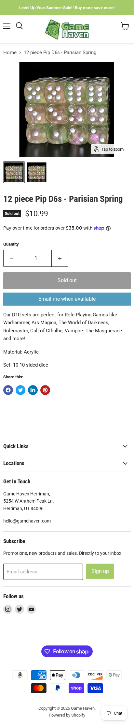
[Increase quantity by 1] (60, 258)
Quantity (11, 244)
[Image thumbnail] (36, 172)
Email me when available (67, 299)
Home (10, 52)
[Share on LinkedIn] (33, 390)
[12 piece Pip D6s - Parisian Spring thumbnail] (14, 172)
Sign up (100, 571)
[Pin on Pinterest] (45, 390)
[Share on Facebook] (8, 390)
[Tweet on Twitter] (20, 390)
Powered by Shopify (67, 715)
